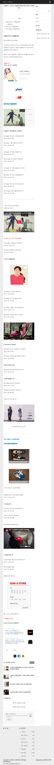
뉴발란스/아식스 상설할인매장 (13, 22)
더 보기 (32, 662)
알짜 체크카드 (27, 742)
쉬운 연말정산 (27, 745)
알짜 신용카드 (27, 735)
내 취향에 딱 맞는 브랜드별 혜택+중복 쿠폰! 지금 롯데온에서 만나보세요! (15, 642)
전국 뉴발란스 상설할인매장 (12, 29)
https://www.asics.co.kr (19, 426)
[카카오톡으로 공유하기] (23, 656)
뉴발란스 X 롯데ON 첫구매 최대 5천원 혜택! (15, 640)
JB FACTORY (47, 760)
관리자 (37, 18)
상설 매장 (27, 756)
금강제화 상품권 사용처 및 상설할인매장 (20, 692)
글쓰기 (37, 21)
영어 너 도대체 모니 (11, 714)
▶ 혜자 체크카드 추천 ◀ (19, 707)
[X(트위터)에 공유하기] (15, 656)
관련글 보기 (10, 24)
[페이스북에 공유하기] (19, 656)
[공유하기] (8, 650)
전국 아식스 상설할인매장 (12, 26)
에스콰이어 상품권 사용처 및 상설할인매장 (21, 684)
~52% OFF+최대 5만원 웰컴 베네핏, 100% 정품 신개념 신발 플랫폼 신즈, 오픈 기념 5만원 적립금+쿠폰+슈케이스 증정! (14, 633)
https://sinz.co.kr (8, 628)
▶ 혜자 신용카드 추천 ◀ (19, 703)
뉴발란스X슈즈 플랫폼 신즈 (12, 630)
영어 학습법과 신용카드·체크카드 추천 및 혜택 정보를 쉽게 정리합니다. (17, 716)
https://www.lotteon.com (10, 638)
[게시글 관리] (10, 650)
